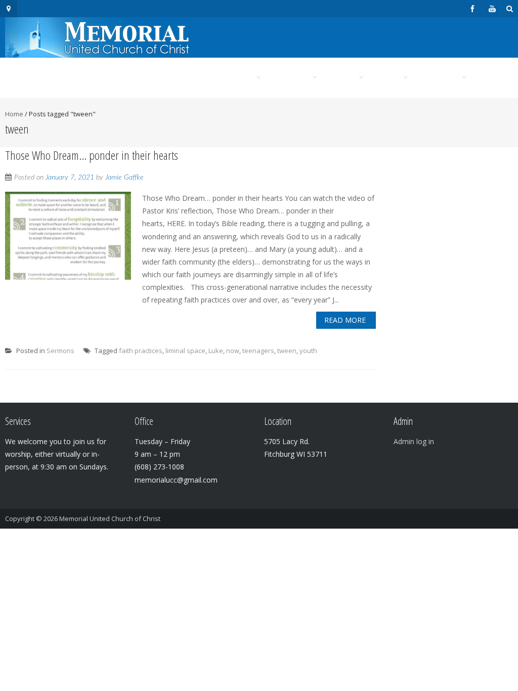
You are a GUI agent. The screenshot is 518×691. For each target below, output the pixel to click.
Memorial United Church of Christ (109, 518)
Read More (345, 320)
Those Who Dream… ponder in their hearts (91, 155)
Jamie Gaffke (124, 177)
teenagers (258, 350)
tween (286, 350)
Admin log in (414, 441)
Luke (215, 350)
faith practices (140, 350)
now (232, 350)
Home (188, 77)
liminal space (185, 350)
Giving (492, 77)
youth (308, 350)
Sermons (60, 350)
